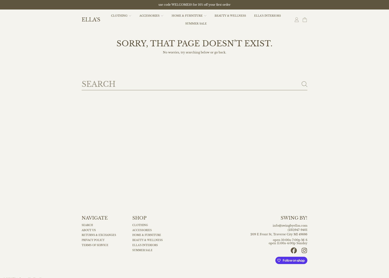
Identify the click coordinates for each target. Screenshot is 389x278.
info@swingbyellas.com (290, 225)
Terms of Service (95, 245)
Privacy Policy (93, 240)
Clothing (119, 15)
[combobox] (194, 84)
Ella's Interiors (145, 245)
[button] (305, 20)
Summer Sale (142, 250)
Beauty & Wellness (147, 240)
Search (87, 225)
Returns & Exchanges (99, 235)
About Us (89, 230)
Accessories (149, 15)
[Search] (304, 84)
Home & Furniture (187, 15)
